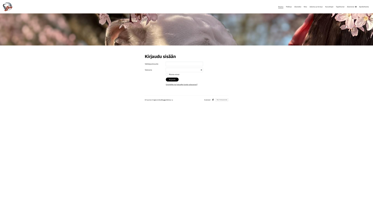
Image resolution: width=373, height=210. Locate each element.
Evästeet (207, 100)
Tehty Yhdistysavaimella (222, 99)
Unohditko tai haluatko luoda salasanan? (181, 84)
